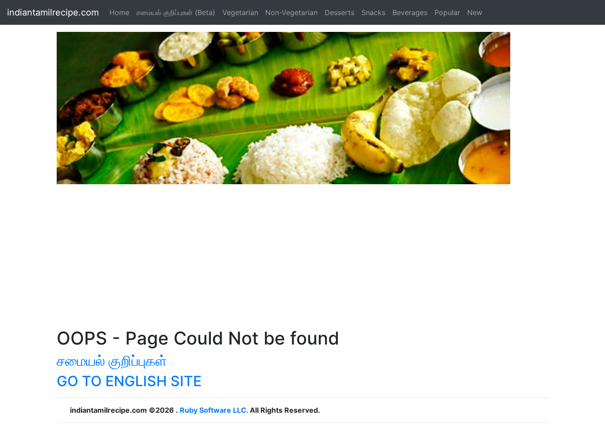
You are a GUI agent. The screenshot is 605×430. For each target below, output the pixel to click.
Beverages (409, 12)
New (474, 12)
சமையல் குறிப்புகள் (112, 360)
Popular (447, 12)
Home (119, 12)
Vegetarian (240, 12)
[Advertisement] (302, 261)
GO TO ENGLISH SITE (129, 381)
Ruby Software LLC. (214, 410)
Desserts (339, 12)
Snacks (373, 12)
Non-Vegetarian (291, 12)
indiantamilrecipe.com (53, 12)
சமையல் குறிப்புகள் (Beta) (175, 12)
